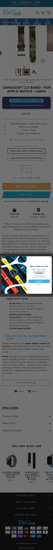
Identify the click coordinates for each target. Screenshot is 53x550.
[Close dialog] (50, 257)
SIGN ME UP (39, 281)
